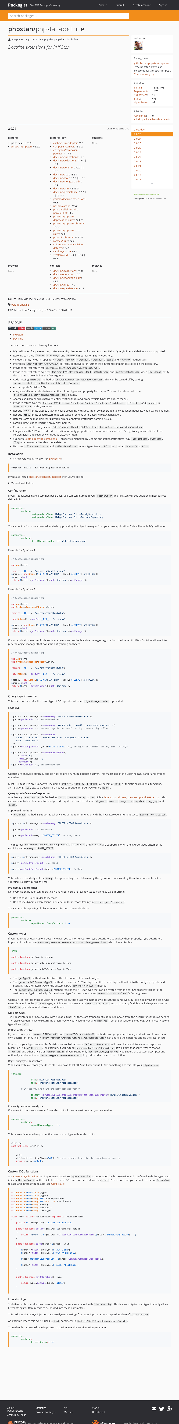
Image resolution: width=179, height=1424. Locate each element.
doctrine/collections (64, 160)
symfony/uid (60, 255)
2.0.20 (137, 170)
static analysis (21, 304)
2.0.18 (137, 179)
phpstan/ (22, 28)
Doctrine (18, 338)
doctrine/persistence (65, 192)
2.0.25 (137, 147)
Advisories (140, 115)
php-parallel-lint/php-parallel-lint (66, 211)
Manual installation (22, 483)
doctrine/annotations (65, 157)
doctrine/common (63, 167)
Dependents (141, 91)
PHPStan (18, 334)
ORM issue (57, 1183)
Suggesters (140, 95)
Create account (142, 5)
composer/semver (63, 146)
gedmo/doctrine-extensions (69, 199)
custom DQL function (25, 1176)
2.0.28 (137, 134)
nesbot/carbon (61, 206)
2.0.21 (137, 166)
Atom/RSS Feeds (16, 1414)
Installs (138, 87)
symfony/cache (62, 251)
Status (95, 1407)
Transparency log (144, 74)
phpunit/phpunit (63, 237)
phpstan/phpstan (21, 146)
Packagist (17, 5)
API (65, 1407)
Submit (120, 5)
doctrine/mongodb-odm (67, 181)
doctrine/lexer (61, 178)
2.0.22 (137, 161)
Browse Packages (46, 1412)
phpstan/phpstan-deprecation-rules (64, 218)
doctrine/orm (61, 188)
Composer (55, 459)
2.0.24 (137, 152)
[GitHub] (169, 1409)
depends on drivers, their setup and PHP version (131, 797)
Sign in (163, 5)
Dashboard (98, 1412)
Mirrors (68, 1412)
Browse (102, 5)
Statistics (41, 1407)
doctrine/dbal (61, 174)
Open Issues (141, 102)
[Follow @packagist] (161, 1409)
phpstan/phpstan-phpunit (68, 223)
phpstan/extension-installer (45, 476)
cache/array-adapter (65, 143)
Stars (137, 98)
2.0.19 (137, 175)
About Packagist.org (15, 1409)
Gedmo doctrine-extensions (40, 438)
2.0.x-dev (139, 129)
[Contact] (153, 1409)
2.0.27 (137, 138)
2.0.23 (137, 156)
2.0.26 (137, 143)
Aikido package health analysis (152, 119)
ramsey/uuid (60, 241)
